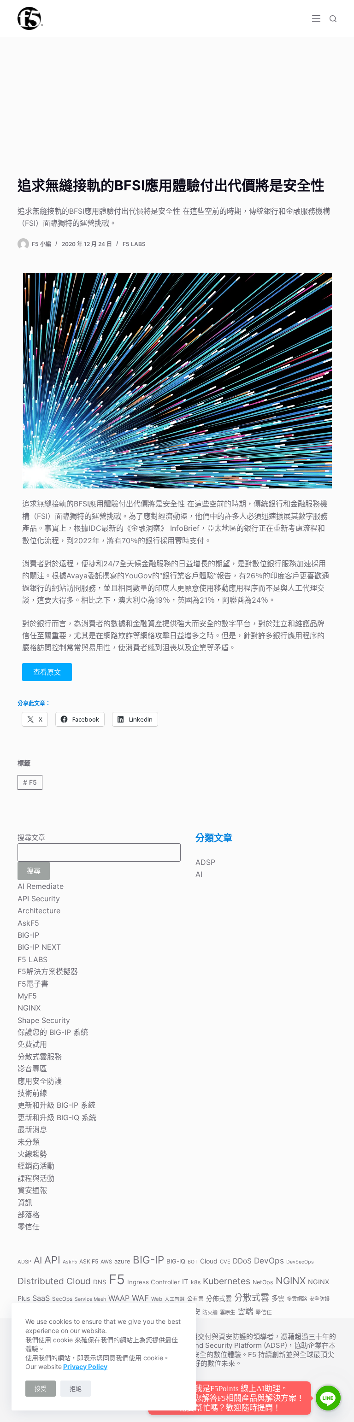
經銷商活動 (36, 1165)
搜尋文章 (31, 837)
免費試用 (32, 1044)
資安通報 (32, 1190)
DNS (99, 1282)
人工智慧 (175, 1299)
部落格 (29, 1214)
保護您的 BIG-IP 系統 (53, 1032)
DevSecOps (300, 1262)
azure (122, 1261)
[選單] (316, 18)
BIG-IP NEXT (39, 947)
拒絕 (76, 1388)
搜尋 (34, 870)
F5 (30, 782)
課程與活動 (36, 1178)
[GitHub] (213, 1400)
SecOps (62, 1298)
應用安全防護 (40, 1081)
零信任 (29, 1226)
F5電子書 (33, 983)
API (52, 1260)
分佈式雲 (219, 1298)
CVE (225, 1261)
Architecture (39, 910)
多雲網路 (297, 1299)
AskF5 (28, 923)
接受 (41, 1388)
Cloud (209, 1261)
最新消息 (32, 1129)
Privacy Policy (85, 1366)
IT (185, 1281)
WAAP (119, 1298)
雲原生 (227, 1312)
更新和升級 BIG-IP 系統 (56, 1105)
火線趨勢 (32, 1153)
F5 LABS (134, 244)
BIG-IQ (175, 1261)
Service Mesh (90, 1299)
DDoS (242, 1261)
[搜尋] (333, 18)
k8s (196, 1282)
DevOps (269, 1260)
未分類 (29, 1141)
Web (156, 1299)
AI (198, 874)
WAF (140, 1298)
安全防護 (319, 1299)
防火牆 (210, 1312)
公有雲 (195, 1298)
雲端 (245, 1311)
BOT (193, 1262)
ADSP (205, 862)
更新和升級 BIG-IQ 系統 (57, 1117)
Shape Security (44, 1020)
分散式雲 (251, 1298)
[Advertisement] (177, 105)
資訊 (25, 1202)
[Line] (328, 1398)
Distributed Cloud (54, 1281)
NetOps (263, 1282)
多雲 (277, 1298)
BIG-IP (28, 935)
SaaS (41, 1298)
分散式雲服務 (40, 1056)
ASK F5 (88, 1261)
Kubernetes (226, 1281)
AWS (106, 1261)
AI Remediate (41, 886)
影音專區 (32, 1068)
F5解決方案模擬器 (48, 971)
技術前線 (32, 1093)
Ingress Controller (153, 1282)
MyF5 (27, 995)
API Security (39, 898)
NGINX (29, 1007)
